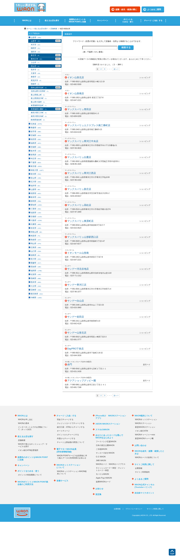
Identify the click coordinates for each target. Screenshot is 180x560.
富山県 (36, 178)
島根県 (36, 240)
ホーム (29, 29)
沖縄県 (37, 298)
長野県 (36, 193)
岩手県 (36, 131)
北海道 (37, 124)
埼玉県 (36, 158)
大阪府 (37, 220)
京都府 (37, 216)
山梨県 (36, 189)
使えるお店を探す (41, 29)
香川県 (36, 259)
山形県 (36, 37)
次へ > (116, 69)
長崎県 (36, 278)
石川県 (36, 182)
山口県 (36, 251)
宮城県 (36, 135)
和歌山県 (37, 232)
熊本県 (36, 282)
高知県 (36, 267)
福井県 (36, 186)
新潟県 (36, 174)
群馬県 (36, 155)
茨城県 (36, 147)
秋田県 (36, 139)
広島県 (36, 247)
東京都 (37, 166)
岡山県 (36, 243)
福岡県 (37, 271)
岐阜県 (36, 197)
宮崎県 (36, 290)
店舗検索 (53, 29)
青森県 (36, 128)
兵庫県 (36, 224)
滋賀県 (36, 213)
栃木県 (36, 151)
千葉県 (36, 162)
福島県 (36, 143)
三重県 (36, 209)
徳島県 (36, 255)
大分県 (36, 286)
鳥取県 (36, 236)
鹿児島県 (37, 294)
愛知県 (37, 205)
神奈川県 (38, 170)
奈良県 (36, 228)
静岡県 (36, 201)
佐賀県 (36, 274)
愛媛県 (36, 263)
